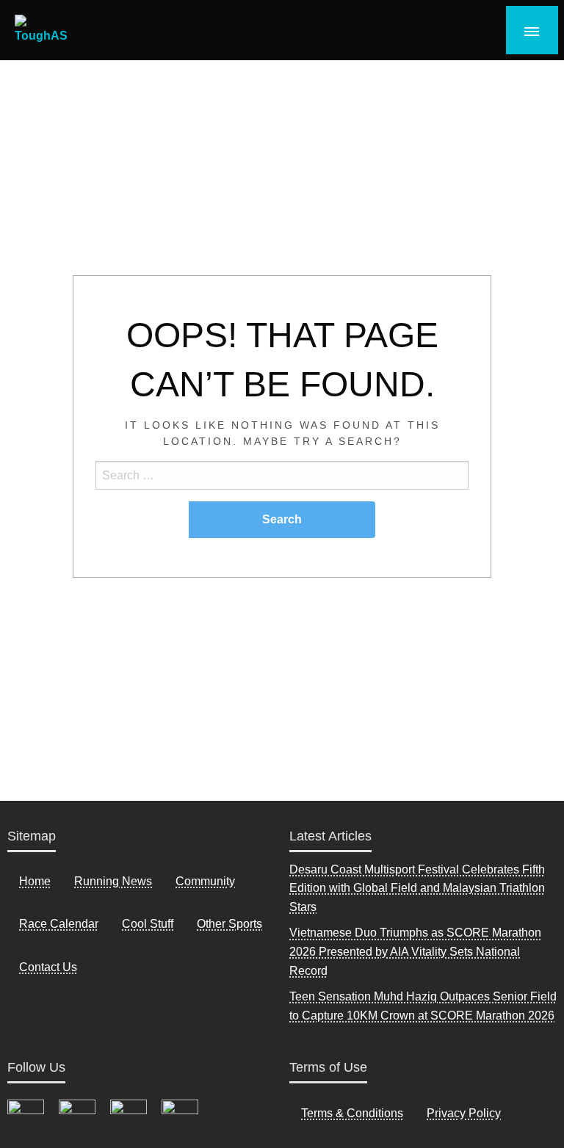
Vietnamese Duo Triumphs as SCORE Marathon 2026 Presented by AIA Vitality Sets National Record (415, 951)
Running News (113, 881)
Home (35, 881)
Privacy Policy (464, 1113)
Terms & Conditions (352, 1113)
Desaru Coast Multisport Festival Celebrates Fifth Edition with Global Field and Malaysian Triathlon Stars (417, 888)
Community (205, 881)
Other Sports (229, 924)
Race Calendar (58, 924)
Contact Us (48, 967)
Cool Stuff (147, 924)
